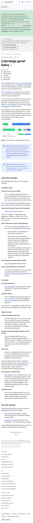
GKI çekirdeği (8, 263)
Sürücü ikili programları (7, 467)
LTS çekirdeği (10, 299)
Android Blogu (5, 478)
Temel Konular (17, 54)
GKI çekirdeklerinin (9, 287)
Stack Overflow (5, 505)
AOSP (2, 54)
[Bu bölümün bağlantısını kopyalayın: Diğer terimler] (13, 312)
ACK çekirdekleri (19, 226)
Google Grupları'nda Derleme (8, 486)
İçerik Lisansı (21, 440)
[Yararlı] (15, 57)
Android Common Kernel (11, 211)
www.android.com (6, 500)
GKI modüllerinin (12, 104)
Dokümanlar (9, 54)
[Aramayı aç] (19, 2)
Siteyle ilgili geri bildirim (13, 516)
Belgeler (4, 7)
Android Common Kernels (17, 274)
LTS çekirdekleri (8, 272)
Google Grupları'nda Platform (8, 483)
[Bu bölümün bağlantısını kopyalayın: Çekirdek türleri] (14, 188)
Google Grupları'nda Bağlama (8, 488)
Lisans (28, 513)
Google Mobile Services (7, 503)
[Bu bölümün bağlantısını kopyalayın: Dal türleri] (10, 280)
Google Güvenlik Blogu (7, 481)
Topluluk (14, 513)
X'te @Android (5, 473)
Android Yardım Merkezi (7, 495)
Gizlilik (4, 516)
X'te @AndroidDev (6, 476)
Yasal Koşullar (21, 513)
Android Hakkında (5, 513)
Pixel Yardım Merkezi (6, 498)
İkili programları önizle (6, 462)
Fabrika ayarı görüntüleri (7, 464)
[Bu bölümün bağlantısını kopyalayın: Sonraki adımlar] (17, 405)
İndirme (3, 459)
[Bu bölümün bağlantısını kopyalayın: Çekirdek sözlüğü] (19, 178)
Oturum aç (28, 2)
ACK (22, 361)
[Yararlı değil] (17, 57)
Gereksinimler (4, 457)
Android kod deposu (6, 454)
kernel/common (10, 92)
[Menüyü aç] (2, 2)
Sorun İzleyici (4, 508)
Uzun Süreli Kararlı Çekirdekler (12, 413)
